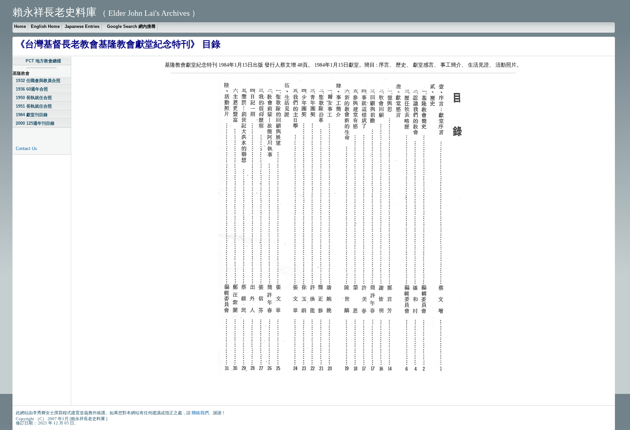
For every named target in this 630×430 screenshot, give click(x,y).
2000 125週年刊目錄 (35, 123)
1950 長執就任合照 (34, 97)
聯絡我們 (200, 412)
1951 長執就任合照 (34, 106)
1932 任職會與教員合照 (38, 80)
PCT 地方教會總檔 (43, 60)
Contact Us (26, 148)
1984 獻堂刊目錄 (32, 114)
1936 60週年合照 (32, 89)
